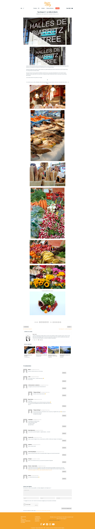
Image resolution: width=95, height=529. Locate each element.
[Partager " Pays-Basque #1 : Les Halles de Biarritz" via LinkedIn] (46, 322)
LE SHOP (23, 522)
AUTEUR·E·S (38, 518)
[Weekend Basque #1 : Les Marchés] (41, 350)
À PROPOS (37, 516)
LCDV (29, 376)
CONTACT (37, 521)
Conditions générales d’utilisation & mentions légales (55, 527)
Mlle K (29, 369)
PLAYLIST (37, 519)
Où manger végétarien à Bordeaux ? (28, 355)
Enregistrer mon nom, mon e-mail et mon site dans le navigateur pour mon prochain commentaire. (40, 500)
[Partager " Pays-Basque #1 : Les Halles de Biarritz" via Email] (48, 322)
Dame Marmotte (31, 430)
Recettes (35, 8)
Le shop (57, 8)
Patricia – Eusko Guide (32, 466)
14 (53, 13)
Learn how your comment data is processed (43, 510)
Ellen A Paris (30, 399)
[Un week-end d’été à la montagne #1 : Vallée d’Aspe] (53, 350)
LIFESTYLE (23, 519)
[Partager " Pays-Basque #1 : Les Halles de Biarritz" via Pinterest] (44, 322)
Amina (29, 475)
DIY (38, 8)
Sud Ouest (50, 13)
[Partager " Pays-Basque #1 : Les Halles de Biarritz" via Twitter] (42, 322)
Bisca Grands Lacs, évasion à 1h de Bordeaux (65, 355)
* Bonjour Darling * (37, 392)
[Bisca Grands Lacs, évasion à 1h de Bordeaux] (65, 350)
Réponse (64, 372)
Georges (30, 458)
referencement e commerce (33, 385)
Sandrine (30, 444)
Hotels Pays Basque (32, 451)
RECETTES (23, 516)
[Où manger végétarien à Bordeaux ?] (29, 350)
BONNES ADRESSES (25, 521)
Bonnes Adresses (50, 8)
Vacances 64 (30, 437)
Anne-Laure (41, 13)
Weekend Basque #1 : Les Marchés (41, 354)
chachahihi (30, 419)
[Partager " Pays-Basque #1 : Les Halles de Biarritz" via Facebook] (40, 322)
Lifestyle (43, 8)
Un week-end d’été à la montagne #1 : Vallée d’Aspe (52, 355)
